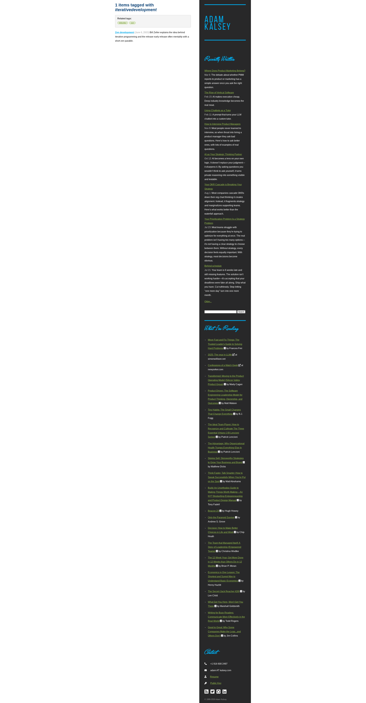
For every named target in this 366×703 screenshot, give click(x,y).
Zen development (124, 32)
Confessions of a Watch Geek (223, 365)
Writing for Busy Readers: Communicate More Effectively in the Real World (226, 616)
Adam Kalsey (217, 23)
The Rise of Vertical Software (219, 92)
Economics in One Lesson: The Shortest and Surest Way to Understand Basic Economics (224, 576)
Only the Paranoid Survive (221, 517)
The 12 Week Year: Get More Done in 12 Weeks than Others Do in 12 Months (225, 561)
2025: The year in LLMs (220, 354)
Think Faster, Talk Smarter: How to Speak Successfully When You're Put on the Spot (226, 477)
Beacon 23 (213, 511)
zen (132, 23)
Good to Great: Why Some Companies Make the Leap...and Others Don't (224, 631)
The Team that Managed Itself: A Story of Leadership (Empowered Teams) (224, 547)
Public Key (215, 683)
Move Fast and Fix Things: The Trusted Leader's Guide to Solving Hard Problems (225, 343)
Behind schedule (213, 266)
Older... (208, 301)
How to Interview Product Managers (222, 124)
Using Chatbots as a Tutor (217, 110)
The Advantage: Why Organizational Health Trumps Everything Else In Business (226, 447)
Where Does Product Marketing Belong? (224, 70)
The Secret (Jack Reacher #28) (223, 591)
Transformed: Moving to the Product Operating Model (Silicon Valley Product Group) (226, 380)
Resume (214, 676)
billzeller (122, 23)
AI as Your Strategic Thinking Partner (223, 154)
